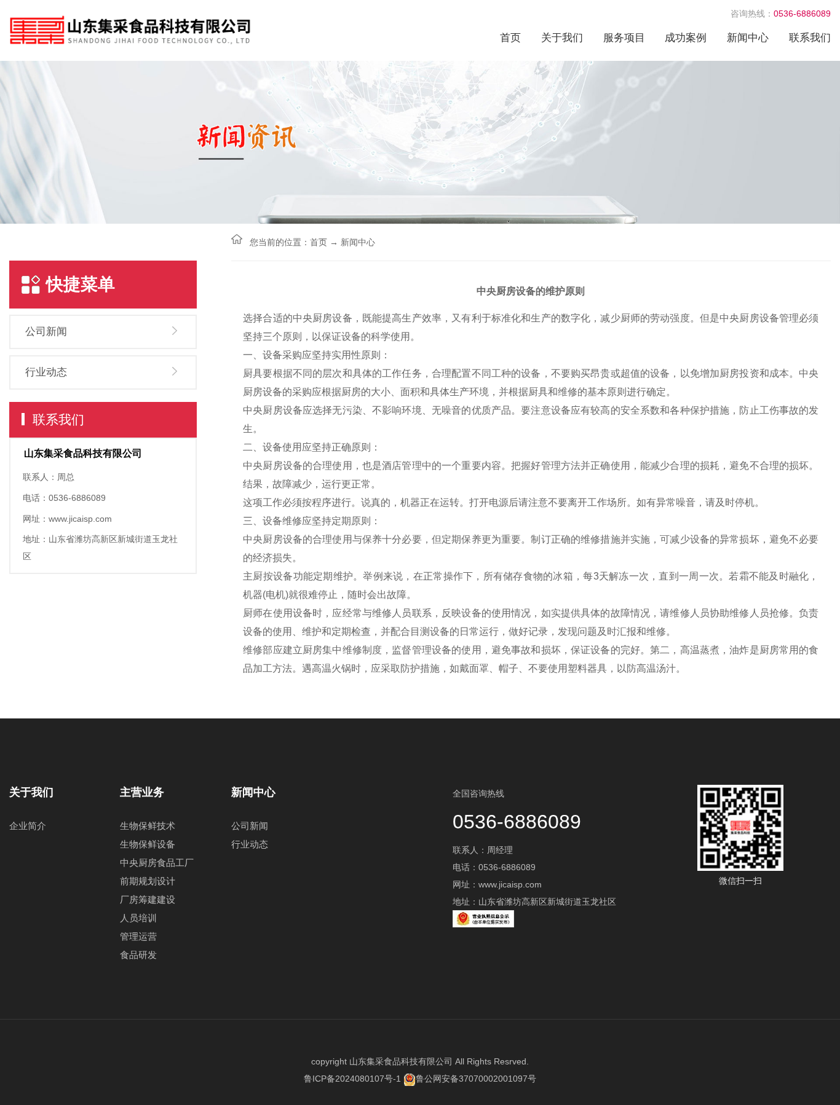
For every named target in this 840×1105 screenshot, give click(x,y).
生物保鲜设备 (147, 844)
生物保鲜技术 (147, 825)
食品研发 (138, 955)
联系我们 (810, 38)
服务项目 (624, 38)
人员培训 (138, 918)
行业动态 (46, 372)
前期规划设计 (147, 881)
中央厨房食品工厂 (157, 862)
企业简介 (27, 825)
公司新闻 (46, 331)
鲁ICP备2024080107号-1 (352, 1078)
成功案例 (686, 38)
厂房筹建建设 (147, 899)
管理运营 (138, 936)
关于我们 (562, 38)
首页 (510, 38)
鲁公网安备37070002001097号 (476, 1078)
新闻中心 (748, 38)
